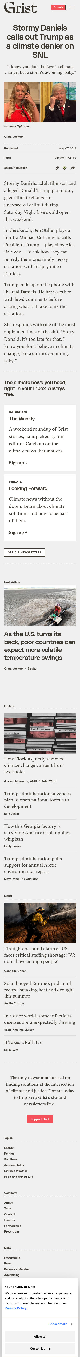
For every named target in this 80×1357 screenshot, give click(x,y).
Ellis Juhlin (11, 813)
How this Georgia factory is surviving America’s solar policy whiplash (37, 833)
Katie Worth (49, 781)
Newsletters (12, 1257)
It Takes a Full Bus (23, 1042)
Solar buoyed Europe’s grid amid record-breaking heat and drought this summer (39, 990)
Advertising (11, 1275)
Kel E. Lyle (11, 1049)
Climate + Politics (65, 157)
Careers (9, 1220)
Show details (58, 1324)
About (8, 1202)
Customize (37, 1348)
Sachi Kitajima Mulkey (19, 1029)
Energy (9, 1147)
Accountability (14, 1165)
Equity (32, 668)
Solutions (10, 1159)
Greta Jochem (13, 136)
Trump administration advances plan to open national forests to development (37, 800)
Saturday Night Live (17, 126)
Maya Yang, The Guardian (21, 878)
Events (8, 1263)
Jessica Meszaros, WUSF (21, 781)
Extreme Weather (15, 1170)
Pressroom (11, 1231)
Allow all (40, 1336)
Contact (9, 1214)
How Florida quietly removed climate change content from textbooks (34, 765)
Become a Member (17, 1269)
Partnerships (12, 1225)
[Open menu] (72, 7)
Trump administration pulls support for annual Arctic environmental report (33, 865)
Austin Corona (14, 1003)
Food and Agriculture (18, 1176)
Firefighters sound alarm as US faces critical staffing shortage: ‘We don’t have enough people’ (40, 955)
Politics (9, 1153)
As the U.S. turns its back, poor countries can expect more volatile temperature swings (39, 645)
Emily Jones (12, 846)
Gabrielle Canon (15, 970)
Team (7, 1208)
